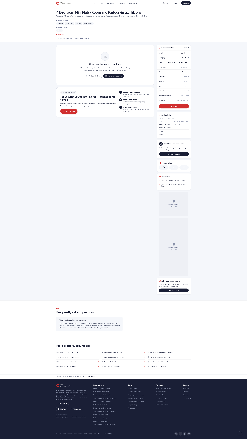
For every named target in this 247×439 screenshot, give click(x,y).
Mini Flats (71, 376)
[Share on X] (173, 167)
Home (59, 376)
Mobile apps (187, 398)
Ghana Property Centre (79, 417)
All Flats (161, 134)
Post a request (70, 111)
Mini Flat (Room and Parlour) (167, 124)
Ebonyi (79, 376)
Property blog (132, 405)
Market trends (133, 3)
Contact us (186, 395)
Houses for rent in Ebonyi (101, 414)
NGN (166, 3)
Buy (95, 3)
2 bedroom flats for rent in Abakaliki (104, 398)
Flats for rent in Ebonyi (100, 418)
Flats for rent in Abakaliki (101, 391)
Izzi (84, 376)
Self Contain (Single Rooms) (167, 127)
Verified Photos (161, 401)
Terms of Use (97, 433)
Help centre (186, 391)
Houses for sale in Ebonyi (101, 421)
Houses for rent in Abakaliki (101, 388)
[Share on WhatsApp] (184, 167)
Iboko (59, 30)
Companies (111, 3)
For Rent (60, 23)
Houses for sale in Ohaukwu (102, 408)
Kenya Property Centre (63, 417)
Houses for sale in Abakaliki (101, 395)
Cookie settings (107, 433)
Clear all (186, 47)
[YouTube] (189, 434)
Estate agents (132, 388)
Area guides (131, 408)
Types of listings (161, 391)
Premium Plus (160, 395)
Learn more (61, 403)
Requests (122, 3)
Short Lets (69, 23)
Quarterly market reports (136, 401)
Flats (64, 376)
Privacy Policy (88, 433)
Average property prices (135, 398)
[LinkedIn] (184, 434)
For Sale (78, 23)
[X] (180, 434)
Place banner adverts (162, 405)
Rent (101, 3)
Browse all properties (114, 76)
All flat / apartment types (65, 38)
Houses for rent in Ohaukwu (102, 401)
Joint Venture (88, 23)
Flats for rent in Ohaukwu (101, 405)
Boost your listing (161, 398)
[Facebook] (176, 434)
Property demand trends (136, 395)
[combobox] (178, 53)
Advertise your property (163, 388)
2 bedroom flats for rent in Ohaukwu (104, 411)
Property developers (134, 391)
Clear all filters (95, 76)
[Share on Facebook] (163, 167)
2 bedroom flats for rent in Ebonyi (104, 424)
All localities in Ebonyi (82, 38)
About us (186, 388)
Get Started (173, 290)
